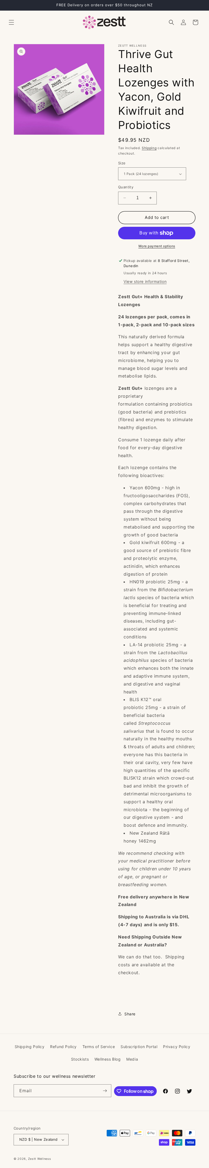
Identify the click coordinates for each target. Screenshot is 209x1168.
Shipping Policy (30, 1046)
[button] (11, 22)
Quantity (125, 187)
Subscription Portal (139, 1046)
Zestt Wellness (39, 1159)
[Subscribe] (105, 1090)
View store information (145, 281)
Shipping (149, 148)
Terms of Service (98, 1046)
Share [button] (130, 1014)
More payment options (157, 246)
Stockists (80, 1059)
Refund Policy (63, 1046)
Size (122, 163)
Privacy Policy (176, 1046)
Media (132, 1059)
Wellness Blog (107, 1059)
